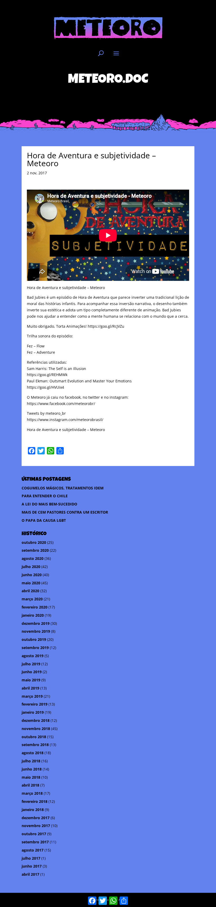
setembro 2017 (35, 841)
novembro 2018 (36, 728)
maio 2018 (31, 777)
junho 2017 (32, 866)
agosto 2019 (32, 655)
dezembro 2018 (36, 720)
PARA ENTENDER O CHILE (45, 495)
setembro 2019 (35, 647)
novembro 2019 (36, 631)
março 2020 (32, 598)
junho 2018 (32, 769)
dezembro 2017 (36, 817)
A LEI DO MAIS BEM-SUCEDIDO (49, 503)
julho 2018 (31, 760)
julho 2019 (31, 663)
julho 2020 (31, 566)
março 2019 (32, 696)
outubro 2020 (34, 542)
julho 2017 (31, 858)
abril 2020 (30, 590)
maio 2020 (31, 582)
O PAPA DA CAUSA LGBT (44, 520)
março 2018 (32, 793)
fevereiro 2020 (34, 607)
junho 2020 (32, 574)
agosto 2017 (32, 850)
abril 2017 (30, 874)
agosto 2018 (32, 752)
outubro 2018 (34, 736)
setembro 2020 (35, 550)
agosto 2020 (32, 558)
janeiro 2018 (33, 809)
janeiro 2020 (33, 615)
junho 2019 (32, 671)
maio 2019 (31, 679)
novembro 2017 (36, 825)
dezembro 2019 (36, 623)
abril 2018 (30, 785)
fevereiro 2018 (34, 801)
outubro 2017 (34, 833)
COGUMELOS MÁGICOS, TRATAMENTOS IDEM (63, 487)
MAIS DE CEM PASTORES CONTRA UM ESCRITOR (65, 512)
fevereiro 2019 (34, 704)
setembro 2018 (35, 744)
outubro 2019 (34, 639)
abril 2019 (30, 688)
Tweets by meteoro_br (46, 413)
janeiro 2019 (33, 712)
